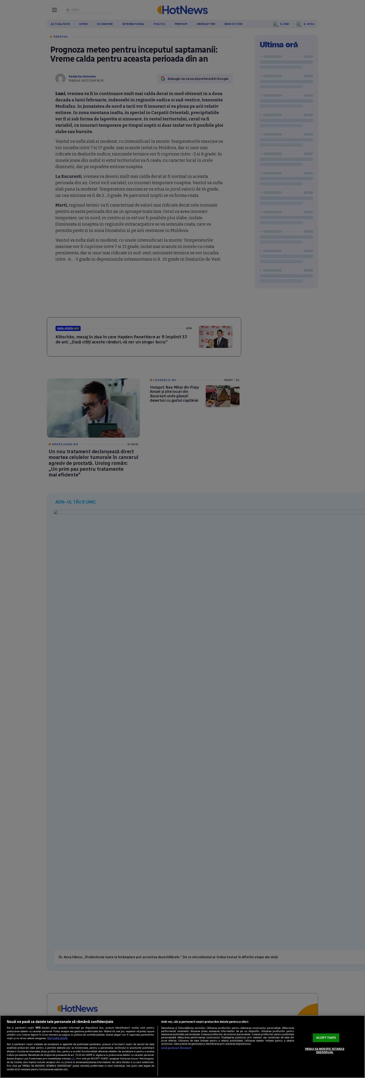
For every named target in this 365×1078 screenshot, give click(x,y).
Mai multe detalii (57, 1038)
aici (73, 1058)
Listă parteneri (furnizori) (176, 1047)
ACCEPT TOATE (326, 1038)
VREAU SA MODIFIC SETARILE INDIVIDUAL (324, 1050)
